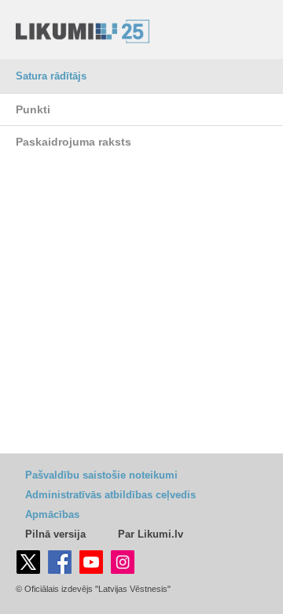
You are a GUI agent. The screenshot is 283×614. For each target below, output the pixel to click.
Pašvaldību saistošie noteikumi (101, 475)
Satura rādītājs (51, 76)
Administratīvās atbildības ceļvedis (110, 495)
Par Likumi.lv (150, 534)
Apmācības (52, 514)
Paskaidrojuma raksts (73, 141)
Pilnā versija (55, 534)
